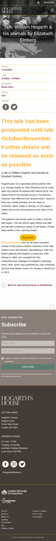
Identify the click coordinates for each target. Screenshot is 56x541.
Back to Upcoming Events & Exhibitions (30, 285)
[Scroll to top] (52, 306)
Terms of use (37, 514)
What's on (5, 517)
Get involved (6, 522)
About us (4, 514)
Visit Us (4, 511)
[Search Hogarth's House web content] (38, 2)
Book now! (28, 237)
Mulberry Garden (7, 528)
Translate (48, 2)
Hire (2, 525)
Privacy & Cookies (39, 511)
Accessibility (37, 517)
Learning (4, 520)
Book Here (7, 87)
